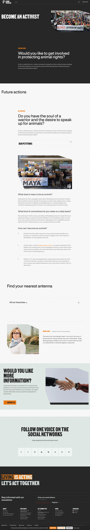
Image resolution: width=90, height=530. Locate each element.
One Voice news (58, 510)
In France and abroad (8, 515)
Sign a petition (41, 518)
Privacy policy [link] (76, 528)
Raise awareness (41, 517)
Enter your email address (46, 497)
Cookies (36, 525)
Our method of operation (8, 513)
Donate (39, 510)
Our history (5, 512)
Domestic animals (24, 517)
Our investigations (59, 512)
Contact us (29, 525)
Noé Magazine (58, 515)
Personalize (69, 528)
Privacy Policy (13, 525)
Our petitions (25, 144)
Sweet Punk (81, 525)
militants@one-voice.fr (45, 245)
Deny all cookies (61, 528)
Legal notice (4, 525)
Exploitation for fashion (25, 514)
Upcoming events (59, 513)
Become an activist (42, 514)
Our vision (5, 510)
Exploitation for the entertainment (24, 511)
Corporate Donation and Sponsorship (43, 512)
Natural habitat (23, 518)
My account (85, 1)
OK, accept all (53, 528)
